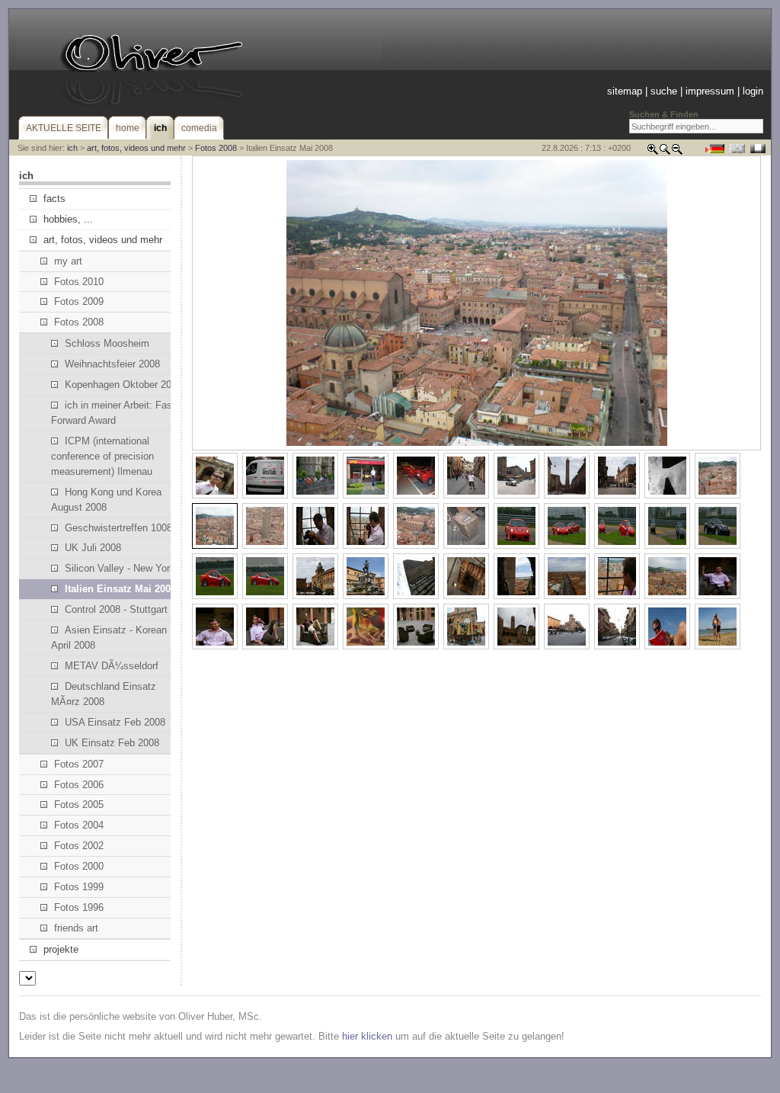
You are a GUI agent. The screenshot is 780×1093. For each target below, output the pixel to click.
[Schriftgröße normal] (665, 152)
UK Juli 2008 (93, 547)
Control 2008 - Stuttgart (116, 609)
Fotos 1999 (79, 887)
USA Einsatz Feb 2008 (115, 722)
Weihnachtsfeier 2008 (112, 364)
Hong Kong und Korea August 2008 (106, 499)
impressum (710, 91)
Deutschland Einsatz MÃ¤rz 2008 (103, 694)
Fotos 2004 (79, 825)
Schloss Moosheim (107, 343)
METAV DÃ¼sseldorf (111, 666)
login (753, 91)
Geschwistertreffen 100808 (124, 528)
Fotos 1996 (79, 907)
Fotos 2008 (216, 147)
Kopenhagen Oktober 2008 (123, 384)
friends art (76, 928)
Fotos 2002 (79, 845)
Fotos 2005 (79, 804)
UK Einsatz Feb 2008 (112, 742)
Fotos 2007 (79, 764)
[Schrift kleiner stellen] (677, 152)
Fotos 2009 (79, 301)
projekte (60, 949)
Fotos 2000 (79, 866)
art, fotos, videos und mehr (136, 147)
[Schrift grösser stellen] (653, 152)
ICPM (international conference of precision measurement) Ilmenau (102, 456)
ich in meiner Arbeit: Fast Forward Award (113, 412)
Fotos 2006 (79, 784)
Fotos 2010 (79, 281)
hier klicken (367, 1036)
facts (54, 198)
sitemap (624, 91)
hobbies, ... (68, 219)
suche (664, 91)
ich (72, 147)
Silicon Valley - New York (120, 568)
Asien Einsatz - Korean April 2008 (109, 637)
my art (68, 261)
